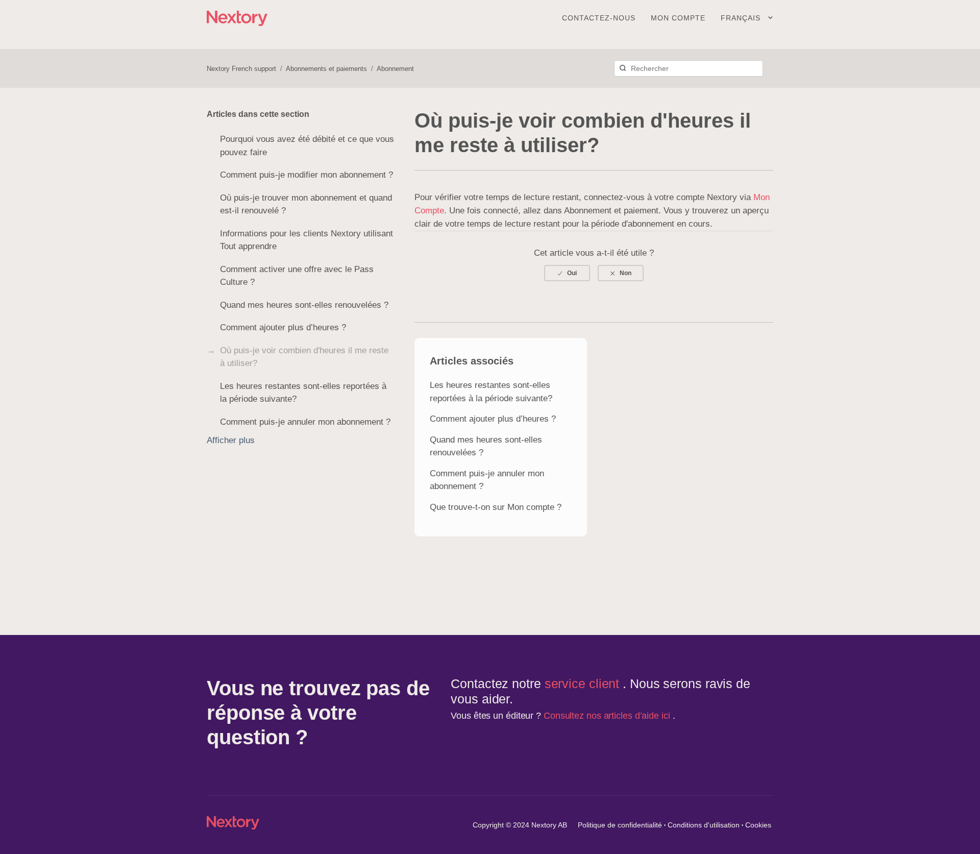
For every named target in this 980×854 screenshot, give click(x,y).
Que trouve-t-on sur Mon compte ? (495, 507)
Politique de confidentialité (620, 825)
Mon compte (678, 18)
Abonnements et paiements (326, 68)
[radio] (567, 273)
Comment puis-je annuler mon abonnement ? (305, 422)
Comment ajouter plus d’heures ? (283, 327)
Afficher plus (231, 440)
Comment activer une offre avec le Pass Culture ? (297, 275)
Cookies (758, 825)
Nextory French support (241, 68)
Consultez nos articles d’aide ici (608, 716)
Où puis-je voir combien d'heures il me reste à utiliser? (304, 357)
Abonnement (395, 68)
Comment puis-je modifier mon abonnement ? (306, 175)
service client (584, 683)
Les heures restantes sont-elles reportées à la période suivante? (303, 392)
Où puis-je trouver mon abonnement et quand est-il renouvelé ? (306, 204)
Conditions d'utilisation (704, 825)
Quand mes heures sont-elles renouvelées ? (304, 305)
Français (742, 18)
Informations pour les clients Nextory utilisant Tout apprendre (306, 240)
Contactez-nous (598, 18)
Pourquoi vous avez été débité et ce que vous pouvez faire (307, 145)
